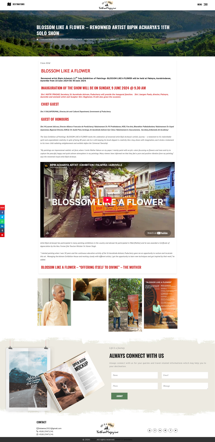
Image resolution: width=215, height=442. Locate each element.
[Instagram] (155, 430)
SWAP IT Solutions (123, 439)
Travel (93, 439)
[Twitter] (176, 430)
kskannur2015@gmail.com (50, 428)
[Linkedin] (160, 430)
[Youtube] (150, 430)
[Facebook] (170, 430)
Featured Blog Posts (49, 39)
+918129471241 (45, 431)
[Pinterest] (165, 430)
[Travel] (107, 5)
